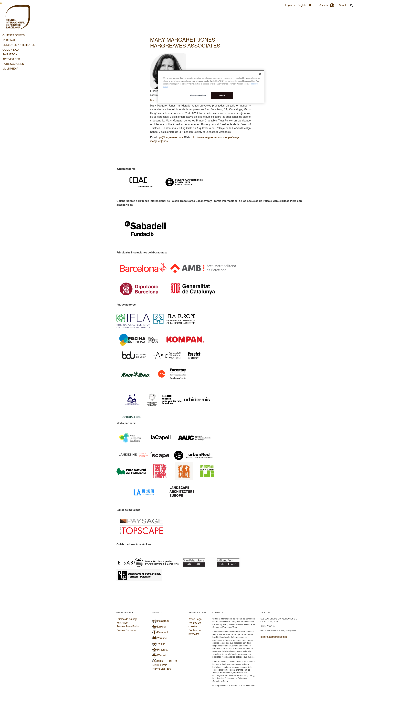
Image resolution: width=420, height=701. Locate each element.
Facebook (163, 632)
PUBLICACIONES (13, 64)
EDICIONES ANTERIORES (18, 45)
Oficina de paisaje (126, 619)
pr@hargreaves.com (171, 137)
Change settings (198, 95)
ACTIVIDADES (11, 59)
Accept (222, 95)
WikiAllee (122, 622)
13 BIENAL (9, 40)
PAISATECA (9, 54)
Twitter (161, 644)
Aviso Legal (195, 619)
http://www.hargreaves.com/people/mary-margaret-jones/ (194, 139)
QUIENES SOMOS (13, 35)
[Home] (17, 18)
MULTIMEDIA (10, 68)
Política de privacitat (195, 632)
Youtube (162, 638)
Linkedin (162, 626)
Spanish (323, 5)
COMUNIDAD (10, 49)
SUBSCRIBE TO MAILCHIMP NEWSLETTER (164, 665)
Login (288, 5)
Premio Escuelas (126, 630)
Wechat (161, 655)
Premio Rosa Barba (127, 626)
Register (302, 5)
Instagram (163, 621)
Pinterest (162, 649)
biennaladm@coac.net (274, 637)
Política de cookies (195, 624)
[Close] (259, 74)
